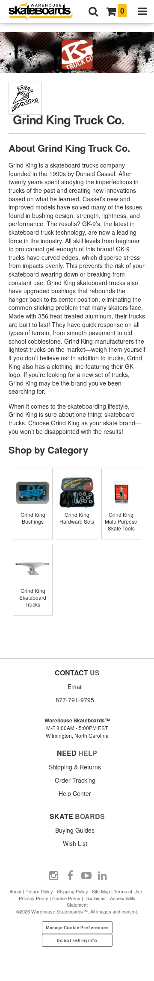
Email (75, 686)
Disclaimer (95, 898)
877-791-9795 (75, 699)
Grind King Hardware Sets (76, 518)
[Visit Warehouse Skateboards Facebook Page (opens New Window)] (70, 875)
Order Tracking (75, 780)
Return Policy (39, 891)
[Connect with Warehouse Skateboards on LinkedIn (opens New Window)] (102, 875)
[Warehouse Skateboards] (45, 12)
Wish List (75, 843)
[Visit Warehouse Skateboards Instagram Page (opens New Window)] (53, 875)
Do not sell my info (77, 940)
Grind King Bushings (33, 518)
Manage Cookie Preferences (77, 927)
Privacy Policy (33, 898)
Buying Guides (75, 830)
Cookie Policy (66, 898)
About (15, 891)
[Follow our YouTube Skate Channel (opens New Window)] (86, 875)
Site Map (101, 891)
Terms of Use (128, 891)
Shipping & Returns (75, 767)
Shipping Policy (72, 891)
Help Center (75, 793)
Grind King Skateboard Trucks (32, 597)
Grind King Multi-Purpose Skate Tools (121, 521)
